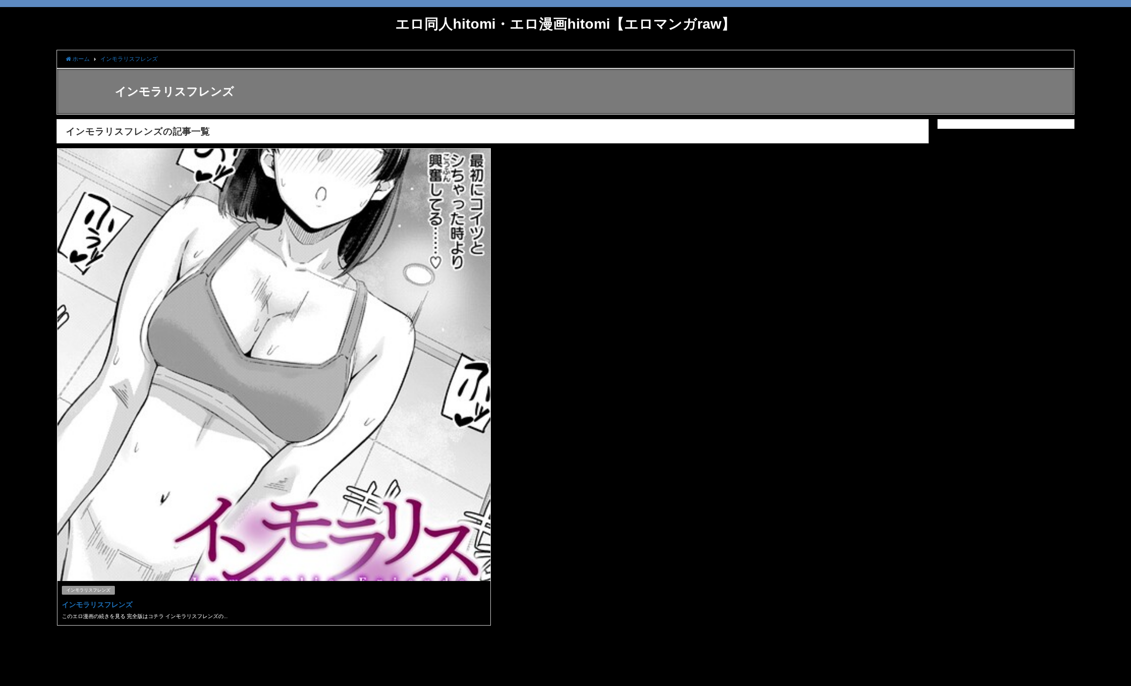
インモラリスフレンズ (88, 590)
